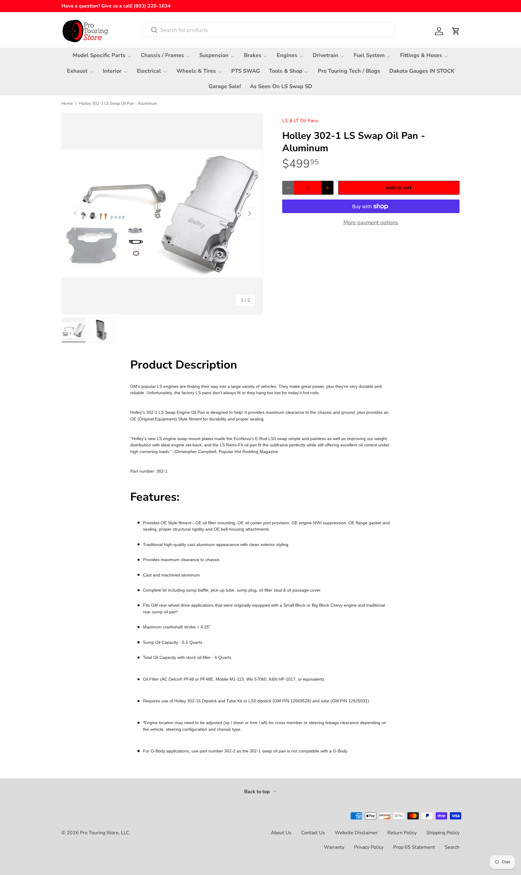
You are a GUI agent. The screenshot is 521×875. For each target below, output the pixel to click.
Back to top (257, 791)
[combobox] (269, 30)
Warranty (334, 847)
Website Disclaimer (356, 832)
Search (452, 847)
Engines (287, 55)
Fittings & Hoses (421, 55)
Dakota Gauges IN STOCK (421, 71)
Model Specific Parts (99, 55)
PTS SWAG (245, 71)
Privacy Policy (369, 847)
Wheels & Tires (196, 71)
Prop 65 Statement (414, 847)
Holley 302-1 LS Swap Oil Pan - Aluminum (118, 103)
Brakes (252, 55)
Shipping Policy (442, 832)
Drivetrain (325, 55)
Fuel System (369, 55)
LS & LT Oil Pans (300, 120)
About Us (281, 832)
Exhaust (77, 71)
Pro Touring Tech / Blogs (349, 71)
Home (67, 103)
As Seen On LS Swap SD (281, 86)
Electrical (149, 71)
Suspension (214, 55)
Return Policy (402, 832)
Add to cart (399, 187)
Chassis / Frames (162, 55)
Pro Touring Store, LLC (104, 832)
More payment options (370, 222)
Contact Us (313, 832)
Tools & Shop (285, 71)
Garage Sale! (225, 86)
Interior (112, 71)
